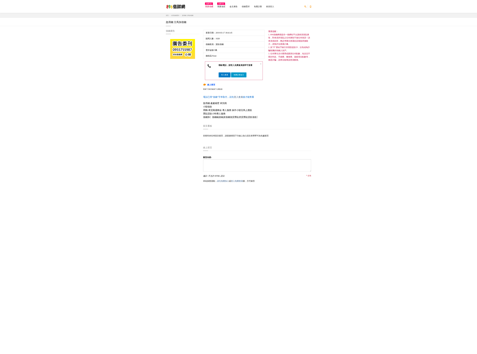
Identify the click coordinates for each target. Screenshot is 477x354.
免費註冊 (258, 6)
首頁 (167, 15)
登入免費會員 (237, 181)
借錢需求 (246, 6)
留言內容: (207, 157)
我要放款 (221, 6)
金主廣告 (234, 6)
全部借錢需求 (175, 15)
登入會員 (224, 75)
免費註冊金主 (239, 75)
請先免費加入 (223, 181)
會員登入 (270, 6)
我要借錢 (209, 6)
